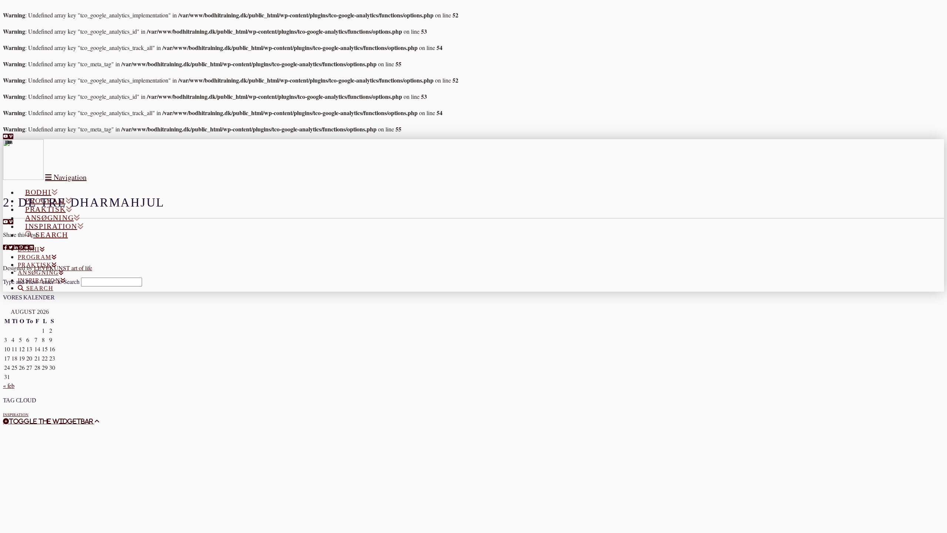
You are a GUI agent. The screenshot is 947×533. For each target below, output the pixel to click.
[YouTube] (5, 136)
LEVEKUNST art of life (63, 268)
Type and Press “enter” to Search (41, 281)
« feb (8, 385)
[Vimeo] (10, 136)
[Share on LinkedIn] (15, 247)
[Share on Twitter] (10, 247)
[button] (66, 177)
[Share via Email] (31, 247)
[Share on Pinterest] (21, 247)
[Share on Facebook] (5, 247)
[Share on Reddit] (26, 247)
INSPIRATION (15, 414)
